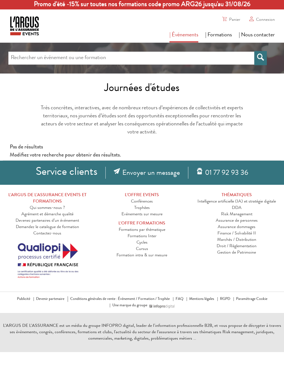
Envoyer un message (151, 173)
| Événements (183, 35)
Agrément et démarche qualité (47, 214)
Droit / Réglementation (237, 246)
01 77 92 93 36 (226, 173)
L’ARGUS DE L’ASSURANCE (30, 326)
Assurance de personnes (237, 221)
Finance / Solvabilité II (236, 233)
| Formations (218, 35)
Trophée (164, 299)
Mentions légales (201, 299)
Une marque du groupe (129, 305)
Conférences (142, 201)
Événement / (127, 299)
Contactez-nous (47, 233)
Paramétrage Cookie (251, 299)
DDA (237, 208)
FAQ (179, 299)
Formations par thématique (142, 230)
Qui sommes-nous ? (47, 208)
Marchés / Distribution (236, 240)
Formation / (147, 299)
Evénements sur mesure (142, 214)
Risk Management (236, 214)
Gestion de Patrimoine (236, 253)
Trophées (142, 208)
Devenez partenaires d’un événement (47, 221)
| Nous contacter (257, 35)
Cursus (142, 249)
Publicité (23, 299)
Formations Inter (142, 236)
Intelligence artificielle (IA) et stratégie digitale (236, 201)
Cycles (142, 243)
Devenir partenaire (50, 299)
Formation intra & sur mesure (141, 255)
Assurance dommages (236, 227)
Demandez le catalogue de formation (47, 227)
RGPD (225, 299)
